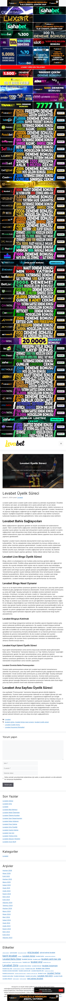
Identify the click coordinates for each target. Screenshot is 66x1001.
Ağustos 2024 (7, 902)
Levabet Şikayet (7, 978)
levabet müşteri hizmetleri (10, 970)
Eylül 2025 (6, 876)
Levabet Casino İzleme (10, 830)
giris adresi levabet (22, 952)
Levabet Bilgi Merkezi (10, 810)
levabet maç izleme (43, 968)
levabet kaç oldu (7, 968)
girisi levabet (33, 952)
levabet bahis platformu (50, 956)
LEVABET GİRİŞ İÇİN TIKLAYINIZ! (33, 67)
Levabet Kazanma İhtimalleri (14, 727)
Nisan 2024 (7, 914)
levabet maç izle (30, 968)
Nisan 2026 (7, 873)
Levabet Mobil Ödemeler (11, 812)
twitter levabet (23, 978)
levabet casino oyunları (17, 962)
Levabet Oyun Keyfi (9, 842)
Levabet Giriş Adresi (25, 966)
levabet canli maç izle (51, 959)
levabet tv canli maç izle (32, 973)
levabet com (26, 962)
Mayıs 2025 (7, 882)
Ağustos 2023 (7, 938)
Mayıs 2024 (7, 911)
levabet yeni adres (31, 976)
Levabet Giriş (7, 804)
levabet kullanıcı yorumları (19, 968)
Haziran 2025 (7, 879)
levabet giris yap (47, 962)
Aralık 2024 (6, 891)
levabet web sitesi (8, 976)
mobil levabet (16, 978)
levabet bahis (40, 956)
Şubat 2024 (7, 920)
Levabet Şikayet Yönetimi (11, 839)
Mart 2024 (6, 917)
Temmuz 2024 (8, 905)
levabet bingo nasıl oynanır (24, 722)
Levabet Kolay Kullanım (11, 821)
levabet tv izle (42, 973)
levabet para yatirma (49, 970)
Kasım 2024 (7, 894)
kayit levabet (10, 955)
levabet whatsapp (19, 976)
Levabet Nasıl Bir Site (37, 970)
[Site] (33, 112)
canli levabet (13, 952)
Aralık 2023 (6, 926)
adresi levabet (6, 952)
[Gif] (33, 184)
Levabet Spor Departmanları (12, 818)
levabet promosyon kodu (20, 973)
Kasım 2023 (7, 929)
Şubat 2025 (7, 885)
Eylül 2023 (6, 935)
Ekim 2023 (6, 932)
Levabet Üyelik (58, 976)
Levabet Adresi (8, 801)
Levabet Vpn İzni (8, 833)
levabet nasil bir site (24, 970)
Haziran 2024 (7, 908)
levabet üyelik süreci (42, 722)
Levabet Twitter (53, 973)
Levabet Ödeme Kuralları (11, 815)
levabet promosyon (8, 973)
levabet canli (36, 959)
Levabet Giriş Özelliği (10, 827)
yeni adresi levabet (35, 978)
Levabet (8, 719)
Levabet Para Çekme (10, 824)
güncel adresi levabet (47, 952)
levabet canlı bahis (7, 962)
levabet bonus (27, 959)
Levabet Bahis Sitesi (12, 959)
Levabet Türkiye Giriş (10, 836)
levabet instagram (50, 966)
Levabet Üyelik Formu (12, 725)
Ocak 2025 (6, 888)
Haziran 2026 (7, 870)
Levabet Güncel (36, 966)
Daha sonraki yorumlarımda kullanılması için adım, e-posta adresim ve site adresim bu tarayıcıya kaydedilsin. (33, 778)
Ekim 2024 (6, 897)
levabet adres (9, 722)
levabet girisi (36, 962)
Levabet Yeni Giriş (45, 976)
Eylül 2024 (6, 900)
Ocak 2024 (6, 923)
